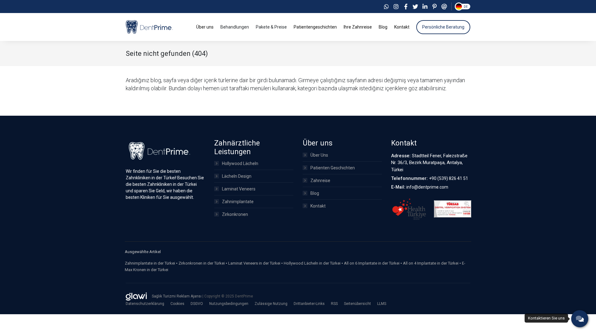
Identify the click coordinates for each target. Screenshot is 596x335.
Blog (314, 193)
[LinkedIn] (425, 6)
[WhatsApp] (386, 6)
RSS (334, 304)
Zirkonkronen (235, 214)
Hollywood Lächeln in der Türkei (312, 263)
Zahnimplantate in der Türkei (150, 263)
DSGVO (197, 304)
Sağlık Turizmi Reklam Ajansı (177, 296)
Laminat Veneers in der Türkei (254, 263)
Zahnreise (320, 180)
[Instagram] (396, 6)
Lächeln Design (236, 176)
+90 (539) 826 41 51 (448, 178)
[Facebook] (406, 6)
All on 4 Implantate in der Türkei (430, 263)
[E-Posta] (444, 6)
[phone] (579, 318)
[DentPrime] (149, 26)
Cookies (177, 304)
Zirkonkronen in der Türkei (201, 263)
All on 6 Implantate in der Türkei (372, 263)
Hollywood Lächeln (240, 163)
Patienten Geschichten (332, 167)
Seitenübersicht (357, 304)
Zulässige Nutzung (271, 304)
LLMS (381, 304)
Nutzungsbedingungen (228, 304)
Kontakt (318, 205)
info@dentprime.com (427, 187)
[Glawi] (136, 297)
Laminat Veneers (238, 188)
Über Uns (319, 155)
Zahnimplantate (238, 201)
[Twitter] (415, 6)
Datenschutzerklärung (145, 304)
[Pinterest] (435, 6)
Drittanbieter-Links (309, 304)
